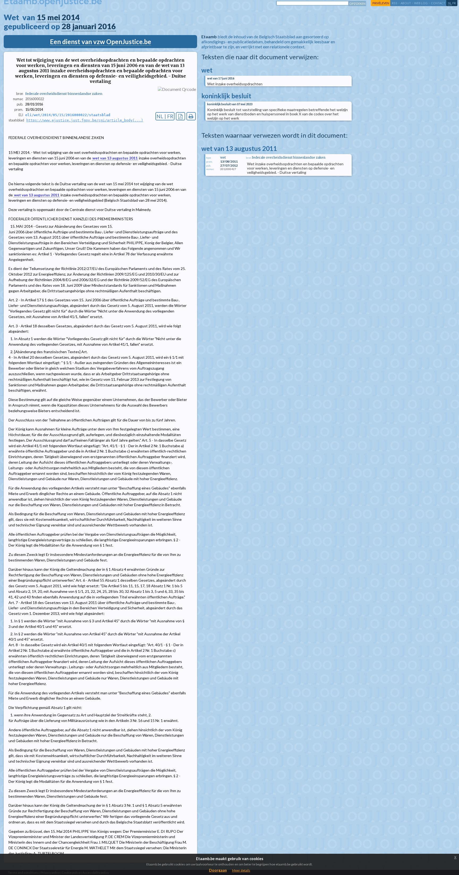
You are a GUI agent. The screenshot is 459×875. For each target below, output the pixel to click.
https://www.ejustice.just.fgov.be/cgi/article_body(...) (84, 120)
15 (41, 17)
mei (53, 17)
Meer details (241, 870)
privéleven (380, 3)
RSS (394, 3)
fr (454, 3)
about (406, 3)
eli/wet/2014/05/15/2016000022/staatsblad (67, 115)
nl (450, 3)
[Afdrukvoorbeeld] (191, 116)
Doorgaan (218, 870)
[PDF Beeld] (180, 116)
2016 (107, 26)
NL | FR (164, 116)
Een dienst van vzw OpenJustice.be (100, 41)
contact (438, 3)
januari (84, 26)
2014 (71, 17)
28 (66, 26)
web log (421, 3)
